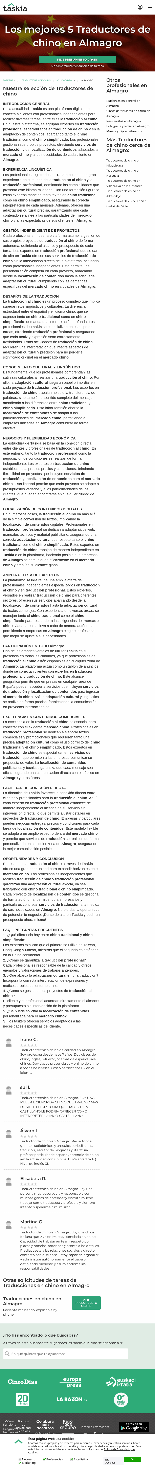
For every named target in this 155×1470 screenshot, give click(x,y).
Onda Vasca (120, 1399)
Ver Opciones (110, 1461)
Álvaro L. (29, 1130)
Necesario (28, 1459)
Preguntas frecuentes (10, 1430)
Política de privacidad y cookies (23, 1426)
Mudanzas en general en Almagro (123, 103)
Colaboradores (45, 1433)
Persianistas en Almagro (123, 121)
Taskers (8, 80)
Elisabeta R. (33, 1178)
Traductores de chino (36, 80)
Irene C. (29, 1039)
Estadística (81, 1459)
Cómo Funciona (9, 1423)
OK (132, 1459)
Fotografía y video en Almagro (128, 126)
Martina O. (32, 1221)
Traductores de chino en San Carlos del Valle (126, 203)
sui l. (25, 1087)
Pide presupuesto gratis (77, 59)
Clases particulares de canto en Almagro (128, 113)
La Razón (71, 1399)
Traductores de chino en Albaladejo (123, 193)
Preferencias (54, 1459)
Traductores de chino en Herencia (123, 173)
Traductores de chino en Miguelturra (123, 163)
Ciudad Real (65, 80)
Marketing (29, 1463)
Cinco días (22, 1382)
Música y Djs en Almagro (124, 131)
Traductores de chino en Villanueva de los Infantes (124, 183)
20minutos (22, 1399)
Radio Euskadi (120, 1382)
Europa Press (71, 1382)
